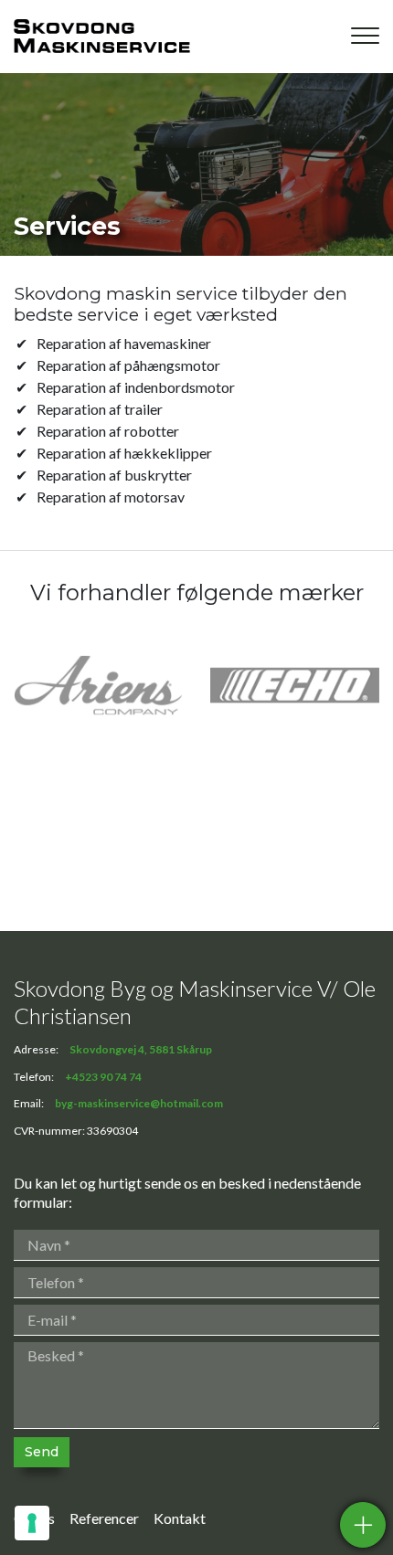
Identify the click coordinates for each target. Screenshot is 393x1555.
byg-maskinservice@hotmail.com (139, 1103)
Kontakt (180, 1518)
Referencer (104, 1518)
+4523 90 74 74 (103, 1077)
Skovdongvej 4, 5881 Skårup (140, 1049)
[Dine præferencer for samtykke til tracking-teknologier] (32, 1523)
